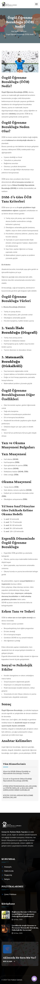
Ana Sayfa (14, 31)
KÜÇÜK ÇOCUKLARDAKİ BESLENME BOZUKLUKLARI (18, 796)
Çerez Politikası (10, 894)
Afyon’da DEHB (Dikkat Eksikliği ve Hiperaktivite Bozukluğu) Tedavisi (16, 772)
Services (23, 31)
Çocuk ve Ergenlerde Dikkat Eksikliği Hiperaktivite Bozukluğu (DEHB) (17, 780)
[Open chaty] (34, 978)
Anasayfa (7, 867)
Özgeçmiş (8, 875)
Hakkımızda (8, 871)
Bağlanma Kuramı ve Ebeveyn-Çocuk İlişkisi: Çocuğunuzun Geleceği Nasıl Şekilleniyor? (24, 914)
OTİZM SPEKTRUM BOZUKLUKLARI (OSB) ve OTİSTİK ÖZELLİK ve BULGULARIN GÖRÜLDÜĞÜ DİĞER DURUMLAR (20, 788)
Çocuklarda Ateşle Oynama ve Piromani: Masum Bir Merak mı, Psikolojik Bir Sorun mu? (25, 927)
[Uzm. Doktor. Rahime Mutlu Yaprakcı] (9, 4)
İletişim (7, 879)
